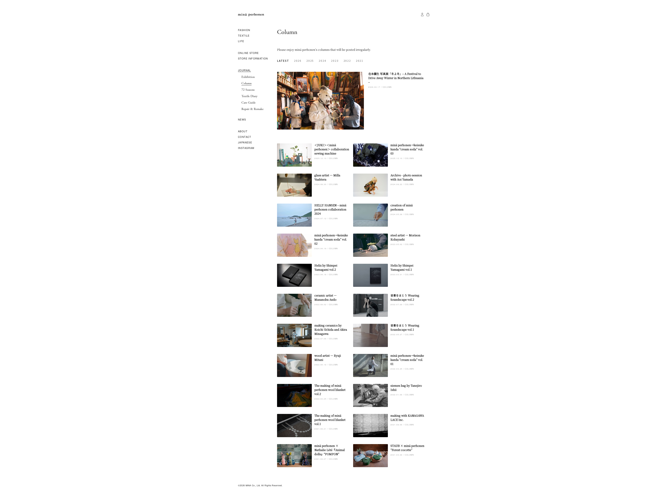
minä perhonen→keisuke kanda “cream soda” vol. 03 (407, 149)
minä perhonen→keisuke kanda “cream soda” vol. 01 (407, 360)
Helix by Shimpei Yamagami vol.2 (325, 267)
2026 (298, 60)
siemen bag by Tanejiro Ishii (406, 388)
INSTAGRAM (246, 148)
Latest (283, 60)
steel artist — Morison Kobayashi (405, 237)
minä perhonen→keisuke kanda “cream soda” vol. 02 (331, 239)
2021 (359, 60)
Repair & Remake (252, 109)
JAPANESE (245, 142)
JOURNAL (244, 70)
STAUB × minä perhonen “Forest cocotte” (407, 448)
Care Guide (248, 103)
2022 (347, 60)
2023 (335, 60)
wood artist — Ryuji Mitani (327, 358)
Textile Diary (249, 96)
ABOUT (243, 131)
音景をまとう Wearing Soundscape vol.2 (404, 297)
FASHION (244, 30)
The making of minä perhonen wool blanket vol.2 (329, 390)
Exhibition (248, 77)
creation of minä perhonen (401, 207)
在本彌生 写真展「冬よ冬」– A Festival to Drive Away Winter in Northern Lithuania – (395, 78)
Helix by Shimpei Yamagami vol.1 (401, 267)
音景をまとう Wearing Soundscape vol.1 (404, 327)
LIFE (241, 41)
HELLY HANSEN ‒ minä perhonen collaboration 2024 (330, 209)
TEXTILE (244, 35)
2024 (322, 60)
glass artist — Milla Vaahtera (327, 177)
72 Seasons (248, 90)
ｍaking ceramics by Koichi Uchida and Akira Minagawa (330, 329)
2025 (310, 60)
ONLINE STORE (248, 53)
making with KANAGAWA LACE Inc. (407, 418)
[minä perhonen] (251, 14)
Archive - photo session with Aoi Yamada (406, 177)
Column (246, 83)
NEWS (242, 119)
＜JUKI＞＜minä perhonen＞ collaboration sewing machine (331, 149)
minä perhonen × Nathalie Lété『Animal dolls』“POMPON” (329, 450)
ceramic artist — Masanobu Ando (325, 297)
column (387, 87)
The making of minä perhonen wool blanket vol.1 (329, 420)
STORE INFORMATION (253, 58)
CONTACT (244, 137)
